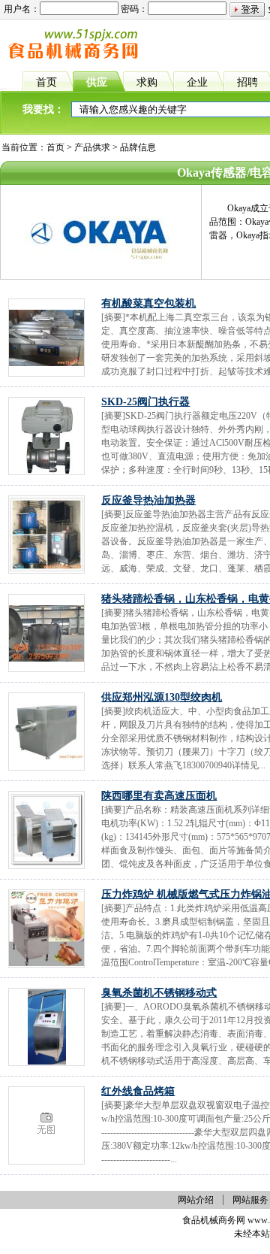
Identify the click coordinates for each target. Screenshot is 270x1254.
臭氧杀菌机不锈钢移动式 (159, 992)
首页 (55, 147)
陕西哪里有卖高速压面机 (159, 795)
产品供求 (92, 147)
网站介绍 (196, 1200)
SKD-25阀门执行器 (145, 401)
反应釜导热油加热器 (148, 500)
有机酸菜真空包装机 (148, 303)
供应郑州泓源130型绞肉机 (161, 697)
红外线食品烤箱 (138, 1091)
